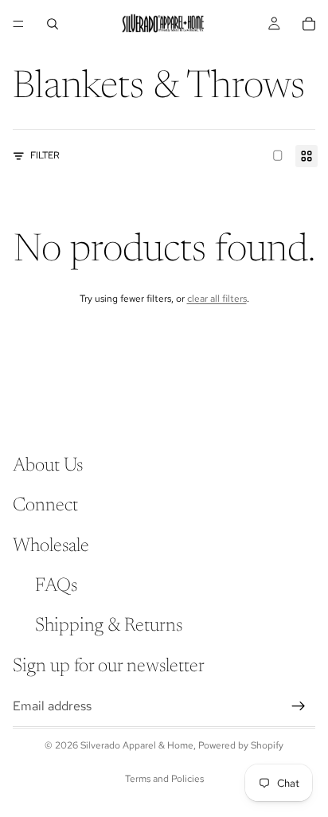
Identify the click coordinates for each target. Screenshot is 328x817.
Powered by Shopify (240, 745)
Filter (45, 155)
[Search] (52, 23)
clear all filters (217, 298)
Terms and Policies (164, 778)
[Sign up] (298, 706)
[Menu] (18, 24)
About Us (48, 465)
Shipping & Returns (108, 626)
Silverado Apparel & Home (136, 745)
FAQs (56, 586)
